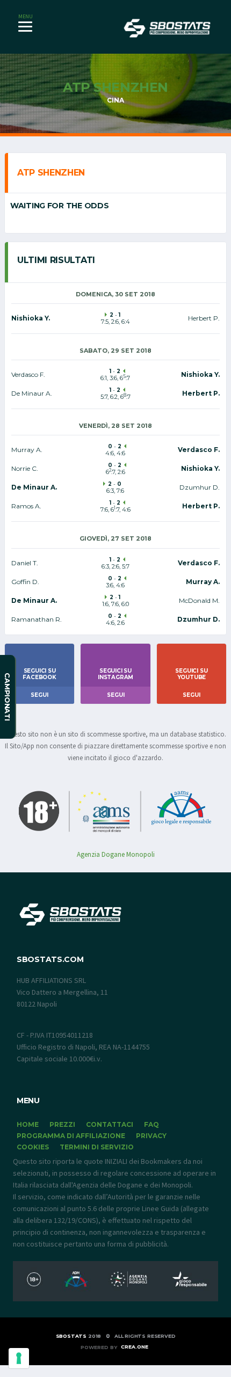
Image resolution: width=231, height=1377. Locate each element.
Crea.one (134, 1347)
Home (28, 1124)
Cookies (33, 1147)
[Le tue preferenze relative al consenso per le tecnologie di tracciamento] (19, 1358)
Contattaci (109, 1124)
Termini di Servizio (97, 1147)
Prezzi (62, 1124)
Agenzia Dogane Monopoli (116, 854)
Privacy (151, 1136)
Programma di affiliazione (71, 1136)
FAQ (151, 1124)
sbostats (71, 1336)
